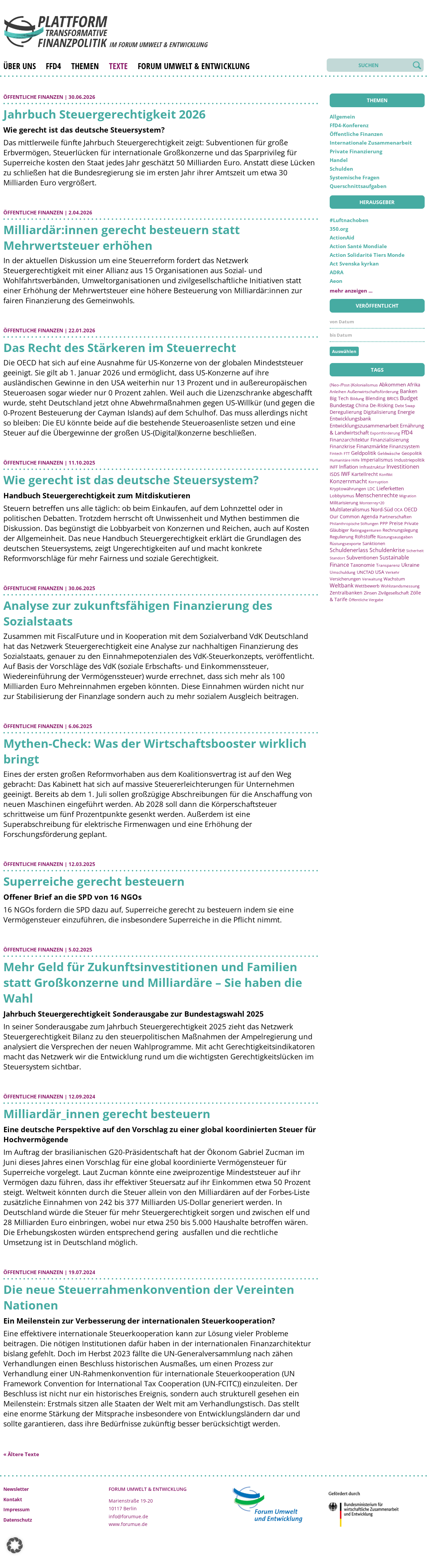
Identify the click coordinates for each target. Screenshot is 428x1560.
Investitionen (403, 466)
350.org (339, 228)
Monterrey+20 (371, 502)
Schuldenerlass (349, 550)
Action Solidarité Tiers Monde (367, 254)
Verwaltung (372, 578)
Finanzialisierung (389, 440)
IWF (345, 474)
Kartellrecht (364, 474)
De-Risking (382, 405)
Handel (339, 160)
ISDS (335, 474)
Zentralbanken (346, 592)
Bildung (357, 398)
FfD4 (53, 65)
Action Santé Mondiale (358, 246)
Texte (118, 65)
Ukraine (410, 564)
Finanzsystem (404, 446)
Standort (337, 557)
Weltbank (341, 585)
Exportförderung (385, 433)
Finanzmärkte (372, 446)
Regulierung (341, 537)
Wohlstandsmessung (400, 586)
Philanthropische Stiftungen (354, 523)
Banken (408, 391)
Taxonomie (362, 565)
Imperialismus (377, 460)
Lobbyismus (342, 496)
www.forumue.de (128, 1524)
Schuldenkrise (387, 550)
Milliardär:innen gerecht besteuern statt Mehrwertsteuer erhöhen (121, 237)
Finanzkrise (342, 446)
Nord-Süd (382, 509)
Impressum (16, 1509)
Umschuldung (342, 572)
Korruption (378, 481)
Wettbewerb (367, 586)
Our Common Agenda (354, 516)
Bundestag (342, 405)
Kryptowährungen (348, 489)
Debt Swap (405, 405)
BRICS (393, 398)
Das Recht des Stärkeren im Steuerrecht (119, 347)
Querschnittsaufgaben (358, 186)
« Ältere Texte (21, 1454)
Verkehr (393, 572)
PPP (384, 523)
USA (379, 572)
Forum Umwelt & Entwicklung (194, 65)
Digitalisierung (379, 412)
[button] (14, 1545)
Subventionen (362, 557)
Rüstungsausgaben (395, 536)
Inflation (348, 466)
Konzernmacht (348, 481)
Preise (396, 523)
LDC (371, 488)
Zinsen (370, 593)
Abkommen (392, 384)
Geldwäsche (389, 453)
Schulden (341, 168)
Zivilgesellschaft (393, 593)
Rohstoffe (365, 536)
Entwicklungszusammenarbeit (364, 425)
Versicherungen (345, 579)
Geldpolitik (363, 453)
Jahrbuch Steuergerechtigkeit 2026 (104, 114)
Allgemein (342, 116)
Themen (85, 65)
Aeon (336, 281)
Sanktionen (373, 543)
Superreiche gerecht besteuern (94, 881)
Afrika (413, 384)
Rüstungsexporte (345, 543)
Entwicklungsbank (350, 418)
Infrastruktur (372, 467)
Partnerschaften (396, 517)
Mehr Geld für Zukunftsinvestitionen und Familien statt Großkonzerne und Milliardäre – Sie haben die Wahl (152, 982)
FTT (347, 453)
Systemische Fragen (355, 177)
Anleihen (338, 391)
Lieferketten (390, 488)
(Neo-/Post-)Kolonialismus (354, 385)
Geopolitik (412, 453)
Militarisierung (344, 503)
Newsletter (16, 1489)
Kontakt (12, 1499)
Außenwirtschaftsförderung (373, 391)
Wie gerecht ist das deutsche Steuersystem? (131, 480)
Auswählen (344, 351)
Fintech (336, 453)
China (361, 405)
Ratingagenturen (365, 530)
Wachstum (394, 579)
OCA (398, 509)
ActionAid (342, 237)
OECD (410, 509)
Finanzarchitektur (349, 440)
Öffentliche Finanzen (33, 97)
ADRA (336, 272)
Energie (406, 411)
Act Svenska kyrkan (354, 263)
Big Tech (339, 398)
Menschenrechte (376, 495)
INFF (334, 467)
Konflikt (386, 474)
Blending (375, 398)
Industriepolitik (409, 460)
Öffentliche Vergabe (366, 599)
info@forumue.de (128, 1516)
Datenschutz (17, 1520)
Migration (407, 495)
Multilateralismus (349, 509)
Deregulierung (346, 412)
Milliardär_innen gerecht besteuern (106, 1113)
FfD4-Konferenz (349, 125)
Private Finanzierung (356, 151)
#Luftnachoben (349, 220)
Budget (409, 398)
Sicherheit (415, 550)
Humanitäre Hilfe (344, 460)
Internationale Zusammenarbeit (371, 142)
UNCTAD (365, 572)
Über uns (19, 65)
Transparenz (388, 565)
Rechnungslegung (400, 530)
